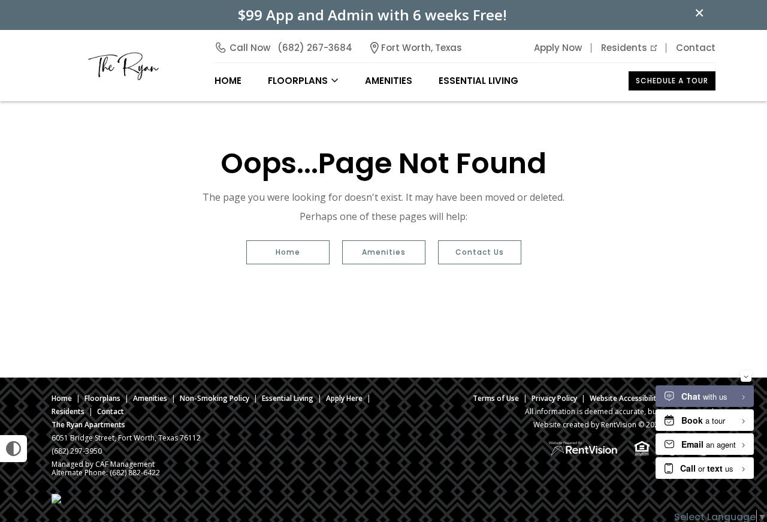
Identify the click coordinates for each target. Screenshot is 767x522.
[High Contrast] (13, 448)
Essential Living (478, 80)
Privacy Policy (554, 398)
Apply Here (344, 398)
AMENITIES (388, 80)
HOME (228, 80)
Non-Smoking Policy (214, 398)
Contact (695, 47)
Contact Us (479, 252)
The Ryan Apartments (88, 425)
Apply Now (558, 47)
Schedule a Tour (672, 81)
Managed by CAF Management (103, 464)
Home (288, 252)
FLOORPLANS (298, 80)
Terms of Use (496, 398)
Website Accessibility (625, 398)
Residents (624, 47)
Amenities (384, 252)
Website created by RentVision (584, 425)
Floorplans (102, 398)
